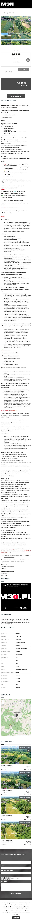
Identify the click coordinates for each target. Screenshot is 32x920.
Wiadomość (4, 881)
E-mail (2, 865)
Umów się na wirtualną (16, 96)
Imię (2, 860)
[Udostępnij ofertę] (13, 13)
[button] (16, 715)
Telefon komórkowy (7, 871)
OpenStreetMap (23, 735)
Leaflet (17, 735)
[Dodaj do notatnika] (10, 13)
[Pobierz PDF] (7, 13)
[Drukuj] (4, 13)
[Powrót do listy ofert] (2, 13)
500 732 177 (9, 72)
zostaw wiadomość (23, 69)
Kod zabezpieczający (6, 876)
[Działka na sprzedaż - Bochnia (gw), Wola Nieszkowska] (16, 758)
